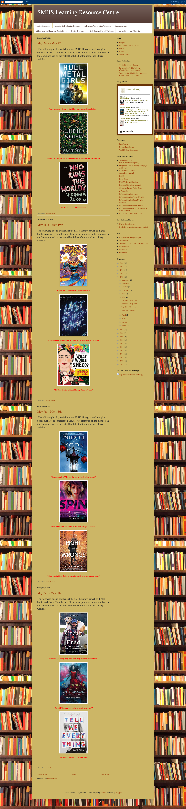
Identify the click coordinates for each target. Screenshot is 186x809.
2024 (122, 270)
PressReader (123, 144)
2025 (122, 266)
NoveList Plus (124, 246)
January (125, 325)
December (126, 280)
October (125, 287)
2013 (122, 357)
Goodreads (123, 252)
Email (121, 51)
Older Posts (105, 774)
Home (74, 774)
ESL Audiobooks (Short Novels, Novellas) (131, 201)
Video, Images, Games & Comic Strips (51, 31)
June (124, 293)
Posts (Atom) (52, 778)
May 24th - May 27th (50, 43)
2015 (122, 350)
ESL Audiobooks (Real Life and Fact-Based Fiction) (133, 209)
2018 (122, 340)
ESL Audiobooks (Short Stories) (131, 205)
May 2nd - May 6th (49, 593)
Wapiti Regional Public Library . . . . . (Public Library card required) (133, 74)
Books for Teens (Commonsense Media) (133, 227)
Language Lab (121, 25)
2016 (122, 347)
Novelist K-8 (123, 249)
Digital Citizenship (78, 31)
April (124, 315)
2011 (122, 364)
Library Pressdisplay (126, 147)
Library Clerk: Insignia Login (130, 237)
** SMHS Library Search (128, 65)
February (125, 322)
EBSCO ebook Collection (128, 182)
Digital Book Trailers (127, 224)
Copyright (122, 31)
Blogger (118, 792)
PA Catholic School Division (129, 45)
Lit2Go (122, 176)
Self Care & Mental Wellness (101, 31)
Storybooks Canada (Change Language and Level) (133, 166)
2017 (122, 343)
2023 (122, 273)
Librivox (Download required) (130, 185)
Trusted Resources (43, 25)
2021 (122, 329)
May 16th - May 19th (50, 225)
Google (122, 42)
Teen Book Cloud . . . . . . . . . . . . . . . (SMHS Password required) (133, 161)
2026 (122, 263)
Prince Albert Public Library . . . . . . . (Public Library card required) (133, 69)
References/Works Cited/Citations (97, 25)
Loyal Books (123, 179)
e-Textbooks (123, 191)
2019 (122, 336)
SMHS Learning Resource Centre (78, 12)
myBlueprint (135, 31)
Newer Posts (42, 774)
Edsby (121, 48)
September (126, 290)
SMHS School (124, 54)
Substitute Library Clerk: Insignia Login (133, 243)
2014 (122, 354)
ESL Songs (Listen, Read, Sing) (130, 213)
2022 (122, 277)
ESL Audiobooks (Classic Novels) (131, 197)
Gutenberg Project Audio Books (130, 188)
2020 (122, 333)
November (126, 283)
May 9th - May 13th (49, 411)
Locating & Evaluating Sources (67, 25)
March (124, 318)
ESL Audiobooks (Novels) (128, 194)
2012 (122, 361)
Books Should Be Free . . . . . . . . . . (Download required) (132, 172)
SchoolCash (123, 240)
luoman (103, 792)
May (124, 297)
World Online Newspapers (128, 150)
